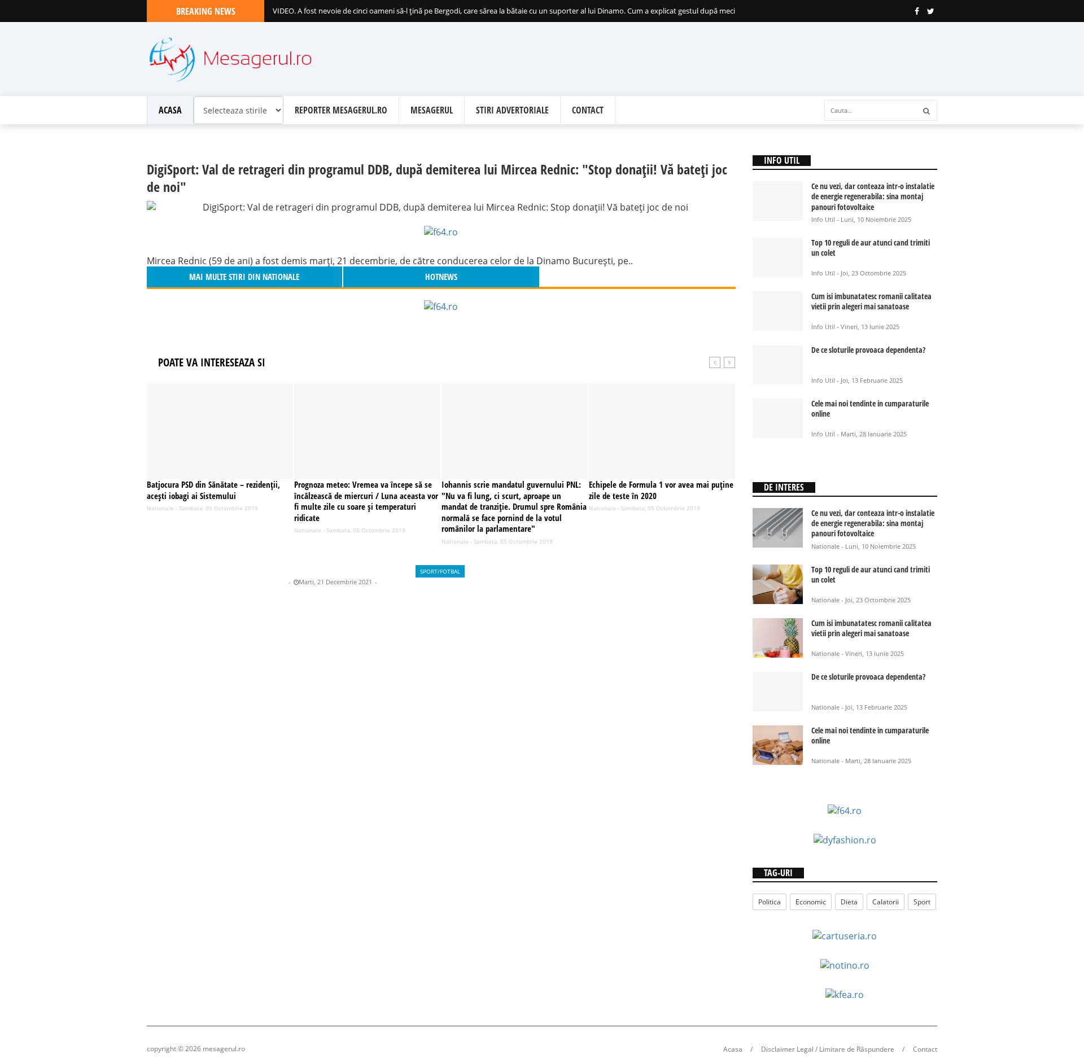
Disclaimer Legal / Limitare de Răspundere (827, 1049)
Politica (769, 902)
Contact (588, 110)
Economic (810, 902)
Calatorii (885, 902)
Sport (921, 902)
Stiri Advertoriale (512, 110)
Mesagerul (431, 110)
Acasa (170, 110)
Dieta (849, 902)
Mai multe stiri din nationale (244, 276)
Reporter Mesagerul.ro (341, 110)
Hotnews (273, 582)
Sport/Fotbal (440, 571)
